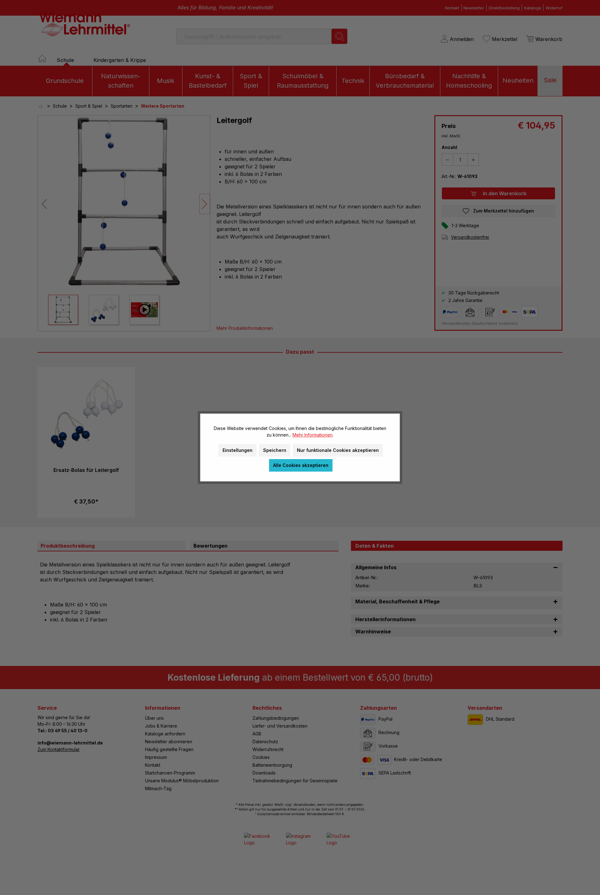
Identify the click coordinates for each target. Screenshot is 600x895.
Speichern (274, 450)
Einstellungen (237, 450)
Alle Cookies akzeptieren (300, 465)
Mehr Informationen (312, 434)
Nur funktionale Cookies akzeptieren (338, 450)
